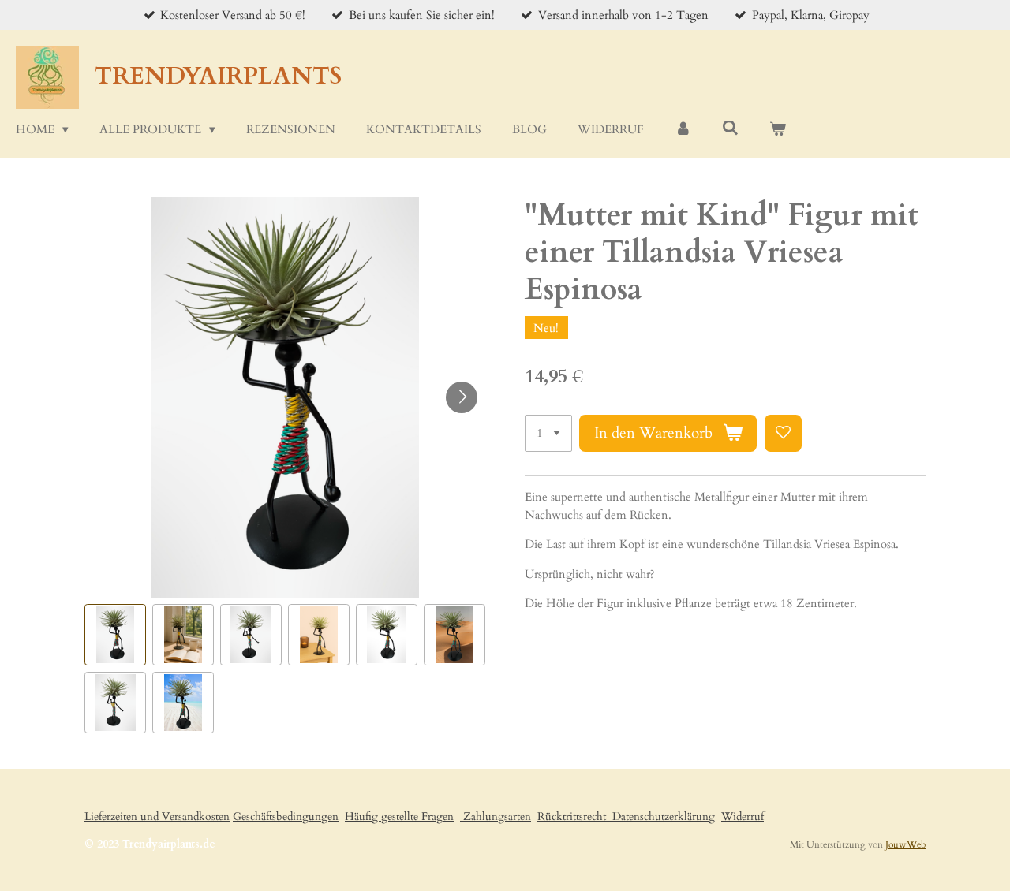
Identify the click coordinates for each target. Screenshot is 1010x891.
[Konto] (683, 130)
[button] (115, 634)
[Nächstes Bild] (461, 397)
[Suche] (730, 128)
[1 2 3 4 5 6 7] (548, 433)
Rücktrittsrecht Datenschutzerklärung (626, 816)
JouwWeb (905, 844)
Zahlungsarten (495, 816)
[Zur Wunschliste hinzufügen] (783, 433)
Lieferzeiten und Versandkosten (157, 816)
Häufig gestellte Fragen (399, 816)
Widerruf (742, 816)
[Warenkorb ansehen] (777, 130)
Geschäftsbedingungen (286, 816)
